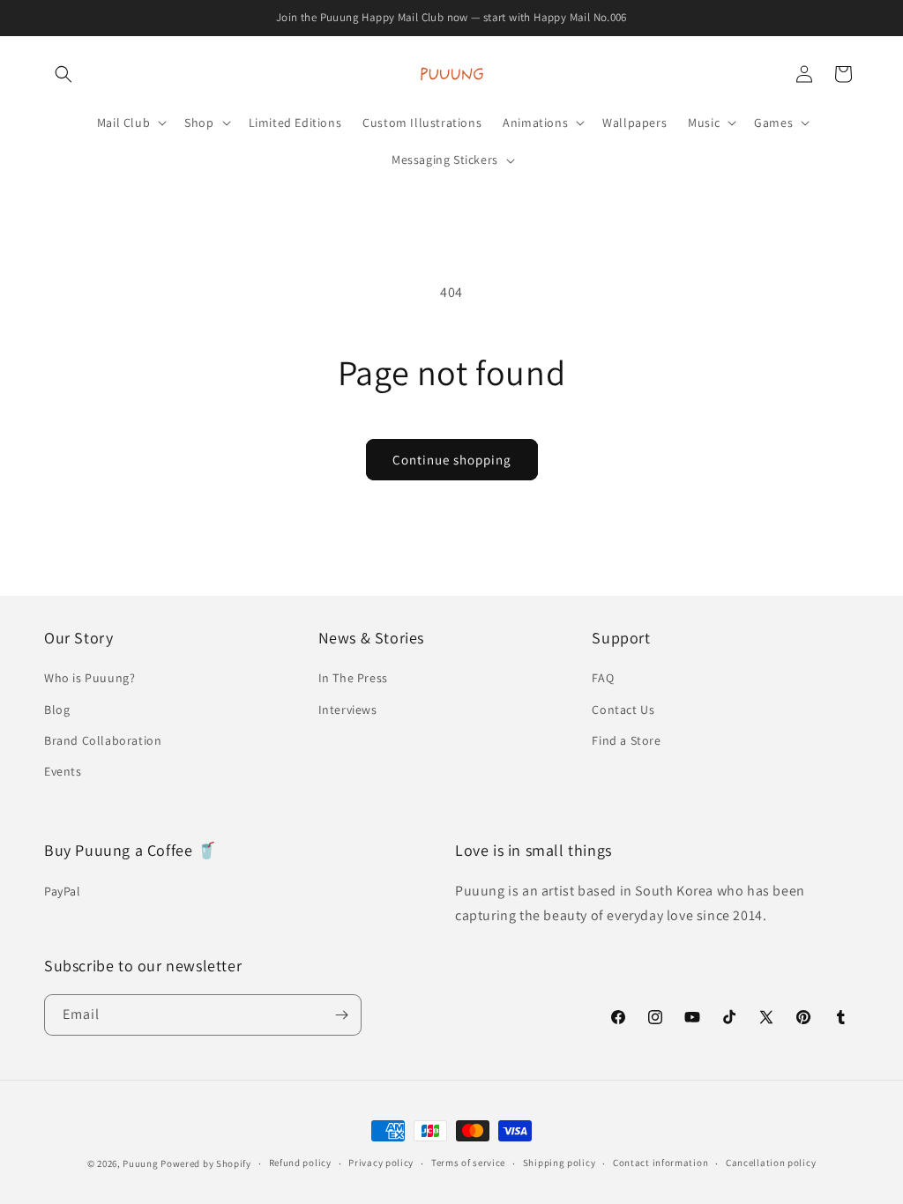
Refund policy (300, 1162)
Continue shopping (451, 459)
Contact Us (623, 709)
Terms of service (468, 1162)
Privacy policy (381, 1162)
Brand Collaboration (102, 740)
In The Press (353, 678)
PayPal (62, 891)
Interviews (347, 709)
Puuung (140, 1163)
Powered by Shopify (205, 1163)
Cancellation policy (771, 1162)
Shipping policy (559, 1162)
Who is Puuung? (89, 678)
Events (63, 771)
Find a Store (626, 740)
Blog (57, 709)
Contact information (660, 1162)
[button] (63, 74)
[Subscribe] (341, 1015)
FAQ (603, 678)
